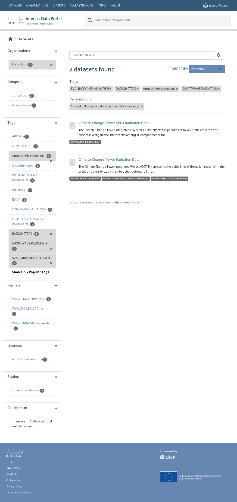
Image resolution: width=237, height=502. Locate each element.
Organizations (37, 5)
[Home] (10, 39)
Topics (101, 5)
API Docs (135, 202)
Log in (9, 462)
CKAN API (11, 475)
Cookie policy (13, 481)
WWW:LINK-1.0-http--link (85, 142)
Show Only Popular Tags (30, 272)
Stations (59, 5)
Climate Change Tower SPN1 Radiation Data (114, 123)
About (115, 5)
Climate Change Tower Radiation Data (109, 160)
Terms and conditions (18, 493)
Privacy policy (13, 487)
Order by (179, 69)
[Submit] (219, 55)
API (122, 202)
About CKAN (13, 469)
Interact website (218, 5)
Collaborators (81, 5)
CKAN (167, 456)
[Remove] (110, 89)
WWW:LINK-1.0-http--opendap (169, 179)
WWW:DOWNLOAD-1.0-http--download (125, 179)
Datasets (15, 5)
